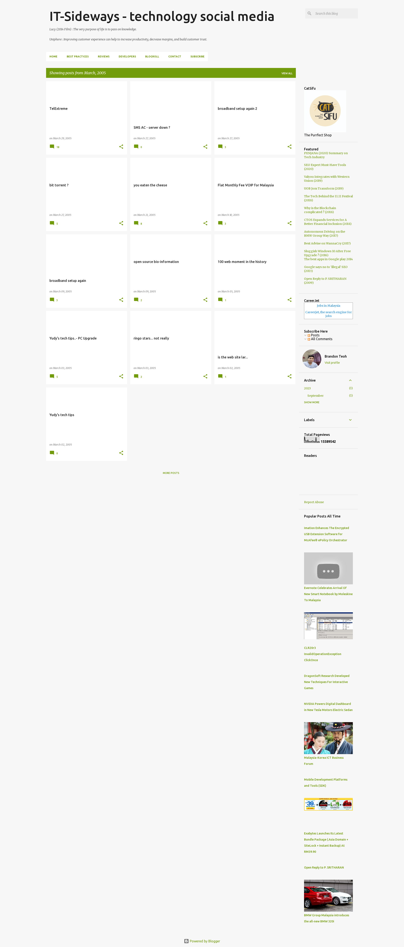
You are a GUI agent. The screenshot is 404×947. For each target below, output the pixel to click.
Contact (174, 56)
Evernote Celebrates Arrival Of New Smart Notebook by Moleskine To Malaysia (328, 594)
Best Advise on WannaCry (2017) (327, 243)
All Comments (321, 339)
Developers (127, 56)
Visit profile (332, 362)
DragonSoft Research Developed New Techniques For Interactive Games (327, 682)
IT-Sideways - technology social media (162, 16)
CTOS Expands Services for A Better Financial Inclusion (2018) (328, 222)
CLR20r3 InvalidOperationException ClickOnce (322, 654)
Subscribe (197, 56)
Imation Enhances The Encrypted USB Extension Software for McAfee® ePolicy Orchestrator (326, 534)
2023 (307, 388)
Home (53, 56)
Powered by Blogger (204, 941)
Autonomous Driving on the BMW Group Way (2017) (324, 233)
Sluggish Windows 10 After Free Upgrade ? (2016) (327, 253)
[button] (121, 147)
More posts (171, 473)
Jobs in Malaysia (328, 306)
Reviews (103, 56)
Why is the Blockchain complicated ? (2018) (320, 210)
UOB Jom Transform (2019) (324, 188)
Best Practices (78, 56)
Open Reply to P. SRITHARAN (324, 867)
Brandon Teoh (336, 356)
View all (287, 73)
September (315, 396)
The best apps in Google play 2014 (328, 259)
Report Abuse (314, 502)
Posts (315, 335)
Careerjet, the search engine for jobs (328, 314)
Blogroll (152, 56)
